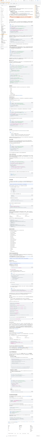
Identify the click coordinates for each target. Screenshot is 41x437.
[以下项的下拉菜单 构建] (7, 0)
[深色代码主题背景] (31, 25)
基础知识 (3, 3)
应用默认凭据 (30, 347)
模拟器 (18, 332)
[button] (3, 8)
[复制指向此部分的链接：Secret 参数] (13, 139)
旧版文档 (31, 431)
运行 (8, 0)
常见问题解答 (31, 430)
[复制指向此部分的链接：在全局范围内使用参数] (17, 45)
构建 (6, 0)
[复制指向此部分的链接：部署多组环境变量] (15, 210)
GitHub (8, 430)
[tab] (10, 24)
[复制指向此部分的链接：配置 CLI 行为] (14, 60)
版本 (20, 323)
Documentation (3, 2)
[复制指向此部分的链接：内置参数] (12, 129)
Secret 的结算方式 (26, 258)
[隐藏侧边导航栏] (6, 436)
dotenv (27, 13)
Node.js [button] (10, 24)
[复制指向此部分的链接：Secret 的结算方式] (14, 322)
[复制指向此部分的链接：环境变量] (13, 179)
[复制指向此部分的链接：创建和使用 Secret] (14, 260)
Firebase (10, 5)
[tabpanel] (21, 30)
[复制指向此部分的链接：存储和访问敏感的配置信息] (18, 253)
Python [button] (13, 24)
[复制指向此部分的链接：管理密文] (12, 295)
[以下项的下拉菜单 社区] (19, 0)
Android (15, 433)
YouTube (20, 429)
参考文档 (14, 3)
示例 (16, 3)
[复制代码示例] (32, 25)
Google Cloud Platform (24, 433)
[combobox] (26, 0)
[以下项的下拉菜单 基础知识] (4, 3)
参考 (8, 427)
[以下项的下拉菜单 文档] (16, 0)
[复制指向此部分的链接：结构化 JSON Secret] (16, 154)
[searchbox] (4, 5)
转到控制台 (38, 0)
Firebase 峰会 (20, 427)
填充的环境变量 (27, 396)
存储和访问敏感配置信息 (19, 347)
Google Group (31, 428)
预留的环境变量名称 (16, 263)
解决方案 (12, 0)
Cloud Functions (8, 2)
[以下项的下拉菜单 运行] (9, 0)
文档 (15, 0)
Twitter (19, 428)
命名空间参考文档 (19, 95)
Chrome (17, 433)
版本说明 (31, 429)
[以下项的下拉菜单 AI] (7, 3)
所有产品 (28, 433)
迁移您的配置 (29, 17)
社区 (18, 0)
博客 (35, 0)
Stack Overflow (31, 427)
